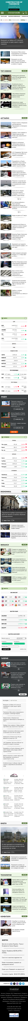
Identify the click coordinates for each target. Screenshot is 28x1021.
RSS (12, 993)
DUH (3, 374)
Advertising (17, 1010)
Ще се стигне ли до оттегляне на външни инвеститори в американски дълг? (18, 273)
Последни (5, 700)
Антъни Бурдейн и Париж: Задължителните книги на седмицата (18, 414)
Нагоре (23, 979)
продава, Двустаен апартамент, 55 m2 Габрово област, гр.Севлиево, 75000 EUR (13, 782)
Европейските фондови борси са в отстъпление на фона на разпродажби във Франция (19, 570)
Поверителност (17, 993)
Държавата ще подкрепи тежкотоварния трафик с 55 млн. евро (19, 245)
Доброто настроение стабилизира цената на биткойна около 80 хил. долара (18, 145)
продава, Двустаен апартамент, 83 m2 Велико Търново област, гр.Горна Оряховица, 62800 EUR (13, 790)
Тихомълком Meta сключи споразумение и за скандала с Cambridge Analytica (19, 53)
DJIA (3, 20)
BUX (3, 325)
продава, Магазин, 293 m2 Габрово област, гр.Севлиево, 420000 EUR (19, 798)
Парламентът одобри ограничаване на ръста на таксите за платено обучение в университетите (14, 514)
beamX (3, 366)
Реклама (8, 993)
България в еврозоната (14, 16)
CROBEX (4, 330)
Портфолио (8, 995)
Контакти (3, 993)
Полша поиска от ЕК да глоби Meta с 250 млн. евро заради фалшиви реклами (19, 899)
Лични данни (22, 1001)
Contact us (10, 1010)
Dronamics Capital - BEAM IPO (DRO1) (13, 974)
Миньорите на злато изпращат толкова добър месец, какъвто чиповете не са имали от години (18, 61)
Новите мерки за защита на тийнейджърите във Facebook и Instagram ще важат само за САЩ (19, 882)
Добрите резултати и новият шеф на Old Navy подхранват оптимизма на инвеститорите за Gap (19, 173)
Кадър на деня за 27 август (19, 215)
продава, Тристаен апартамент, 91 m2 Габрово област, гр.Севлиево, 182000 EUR (14, 806)
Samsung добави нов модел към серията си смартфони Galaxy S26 (18, 890)
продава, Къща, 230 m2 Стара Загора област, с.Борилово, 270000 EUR (19, 814)
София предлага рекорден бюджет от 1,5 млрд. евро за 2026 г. (19, 254)
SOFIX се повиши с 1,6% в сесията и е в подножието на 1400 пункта (19, 578)
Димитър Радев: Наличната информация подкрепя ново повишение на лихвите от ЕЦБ (19, 236)
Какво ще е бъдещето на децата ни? (13, 969)
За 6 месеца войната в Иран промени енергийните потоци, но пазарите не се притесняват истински (19, 205)
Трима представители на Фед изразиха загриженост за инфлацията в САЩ (19, 560)
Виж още (14, 432)
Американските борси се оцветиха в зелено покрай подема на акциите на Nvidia (19, 227)
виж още (24, 70)
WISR (3, 391)
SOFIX (3, 355)
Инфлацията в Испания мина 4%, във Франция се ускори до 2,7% (19, 77)
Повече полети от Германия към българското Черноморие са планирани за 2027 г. (19, 125)
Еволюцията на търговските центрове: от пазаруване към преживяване (19, 858)
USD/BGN (4, 616)
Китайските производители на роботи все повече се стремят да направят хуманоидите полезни (18, 675)
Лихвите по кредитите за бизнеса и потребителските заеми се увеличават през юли (19, 552)
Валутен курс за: (6, 638)
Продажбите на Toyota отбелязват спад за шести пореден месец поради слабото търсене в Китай (19, 163)
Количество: (5, 646)
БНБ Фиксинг (14, 592)
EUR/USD (4, 620)
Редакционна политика (17, 995)
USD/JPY (4, 627)
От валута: (4, 641)
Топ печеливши (14, 370)
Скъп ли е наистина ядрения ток (12, 957)
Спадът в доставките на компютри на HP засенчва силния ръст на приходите (19, 907)
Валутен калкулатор (14, 634)
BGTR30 (4, 363)
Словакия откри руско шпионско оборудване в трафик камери (18, 526)
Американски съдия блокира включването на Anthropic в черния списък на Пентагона (19, 104)
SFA (3, 387)
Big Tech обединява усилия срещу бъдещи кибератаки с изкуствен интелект (19, 263)
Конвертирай (6, 649)
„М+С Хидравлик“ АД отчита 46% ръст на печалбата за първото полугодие (19, 153)
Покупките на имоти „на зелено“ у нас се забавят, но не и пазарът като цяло (18, 866)
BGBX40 (4, 357)
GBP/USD (4, 624)
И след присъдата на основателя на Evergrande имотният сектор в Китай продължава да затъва (13, 846)
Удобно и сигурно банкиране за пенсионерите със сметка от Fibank (19, 293)
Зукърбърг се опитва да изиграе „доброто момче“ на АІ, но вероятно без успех (19, 923)
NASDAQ (16, 20)
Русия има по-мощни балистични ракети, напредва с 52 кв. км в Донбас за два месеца (18, 193)
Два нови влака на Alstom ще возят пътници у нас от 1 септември (18, 664)
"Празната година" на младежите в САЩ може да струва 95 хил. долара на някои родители (18, 404)
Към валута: (17, 641)
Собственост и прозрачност (13, 997)
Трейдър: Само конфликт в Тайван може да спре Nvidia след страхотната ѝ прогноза (19, 135)
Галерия (4, 658)
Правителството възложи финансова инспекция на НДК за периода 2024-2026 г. (19, 283)
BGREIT (4, 360)
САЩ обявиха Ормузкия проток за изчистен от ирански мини (18, 95)
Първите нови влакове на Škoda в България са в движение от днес (18, 685)
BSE (3, 377)
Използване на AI (14, 1001)
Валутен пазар (14, 611)
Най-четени (13, 700)
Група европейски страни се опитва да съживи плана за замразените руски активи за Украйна (19, 535)
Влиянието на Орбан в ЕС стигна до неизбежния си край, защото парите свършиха (12, 42)
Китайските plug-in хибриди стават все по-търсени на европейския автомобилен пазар (19, 86)
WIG (3, 338)
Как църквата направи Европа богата (18, 930)
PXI (2, 334)
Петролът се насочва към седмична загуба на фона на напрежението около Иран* (19, 183)
